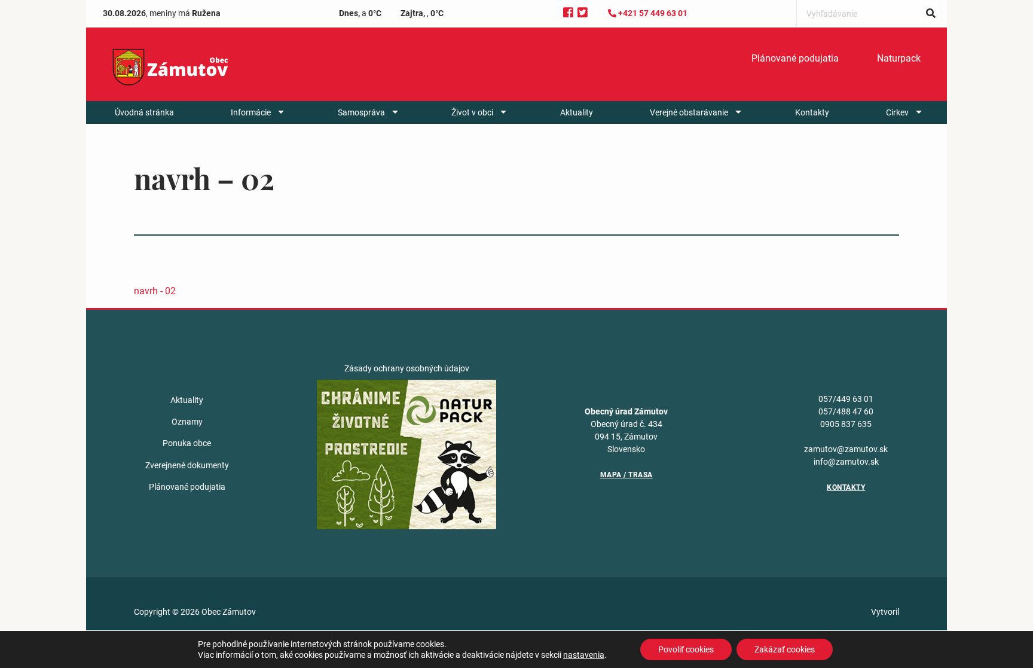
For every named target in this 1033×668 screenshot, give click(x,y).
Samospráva (361, 112)
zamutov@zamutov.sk (846, 449)
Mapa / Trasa (626, 475)
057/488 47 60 (845, 411)
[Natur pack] (406, 453)
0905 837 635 (846, 424)
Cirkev (897, 112)
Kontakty (812, 112)
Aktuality (576, 112)
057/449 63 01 (845, 399)
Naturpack (899, 58)
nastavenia (583, 655)
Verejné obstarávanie (689, 112)
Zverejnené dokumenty (187, 465)
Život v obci (472, 112)
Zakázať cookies (784, 649)
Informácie (251, 112)
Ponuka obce (187, 443)
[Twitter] (582, 13)
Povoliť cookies (686, 649)
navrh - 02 (155, 291)
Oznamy (187, 421)
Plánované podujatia (795, 58)
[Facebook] (568, 13)
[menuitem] (795, 59)
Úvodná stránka (144, 112)
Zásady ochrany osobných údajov (406, 368)
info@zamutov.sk (846, 461)
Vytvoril (885, 612)
